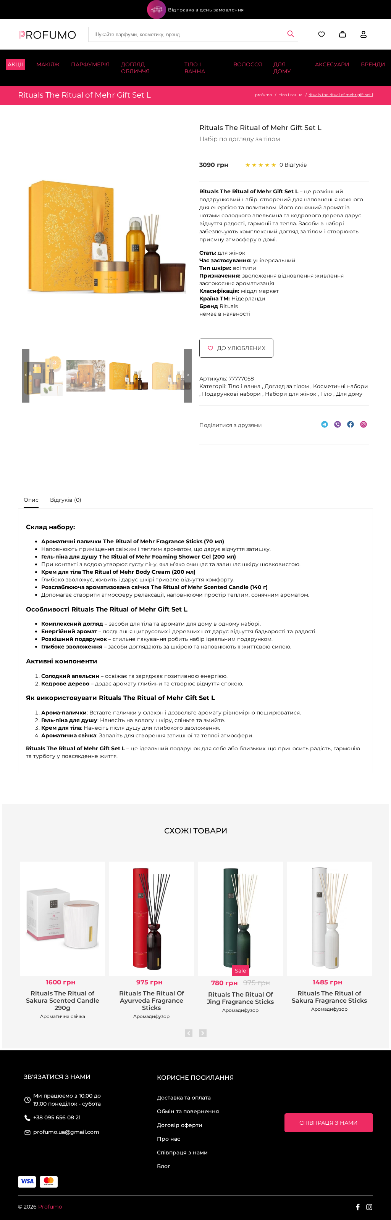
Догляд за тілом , (289, 386)
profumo (263, 94)
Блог (163, 1166)
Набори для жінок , (292, 393)
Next (188, 376)
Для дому (282, 68)
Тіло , (328, 393)
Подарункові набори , (233, 393)
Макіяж (48, 64)
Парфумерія (90, 64)
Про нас (168, 1138)
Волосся (247, 64)
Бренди (373, 64)
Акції (15, 64)
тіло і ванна (290, 94)
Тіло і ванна (194, 68)
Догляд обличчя (135, 68)
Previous (25, 376)
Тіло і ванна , (246, 386)
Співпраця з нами (182, 1152)
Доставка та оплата (184, 1097)
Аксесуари (332, 64)
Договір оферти (179, 1125)
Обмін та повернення (188, 1111)
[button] (341, 34)
